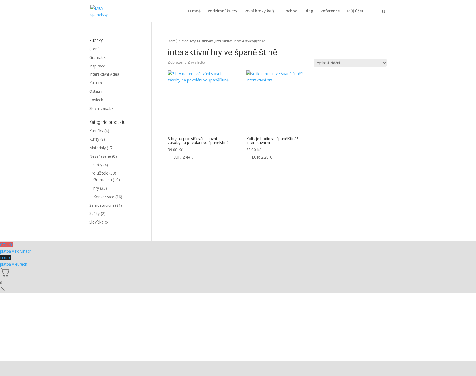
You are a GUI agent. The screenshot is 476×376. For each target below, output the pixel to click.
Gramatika (98, 57)
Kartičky (96, 130)
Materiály (97, 147)
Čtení (93, 48)
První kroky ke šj (260, 11)
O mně (194, 11)
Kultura (95, 82)
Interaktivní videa (104, 74)
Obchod (290, 11)
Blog (309, 11)
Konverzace (103, 196)
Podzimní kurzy (222, 11)
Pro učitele (98, 173)
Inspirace (97, 66)
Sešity (94, 213)
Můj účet (355, 11)
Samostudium (101, 205)
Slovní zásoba (101, 108)
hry (96, 188)
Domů (173, 41)
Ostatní (95, 91)
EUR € (13, 261)
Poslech (96, 99)
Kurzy (94, 139)
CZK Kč (16, 248)
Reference (330, 11)
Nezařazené (100, 156)
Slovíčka (96, 222)
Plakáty (95, 164)
